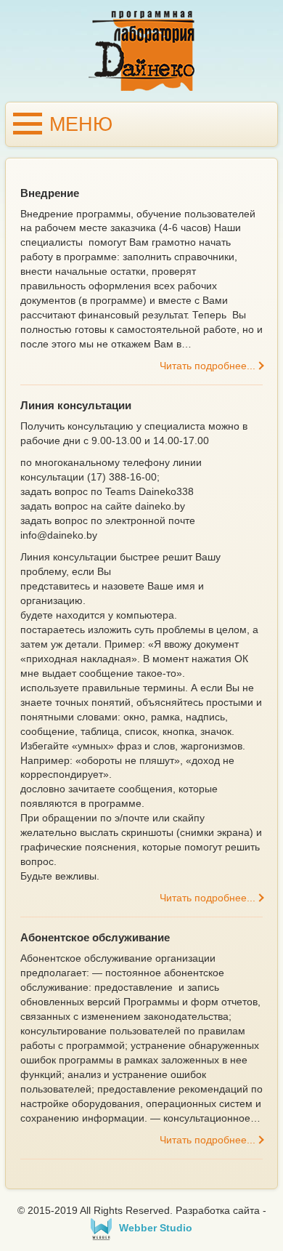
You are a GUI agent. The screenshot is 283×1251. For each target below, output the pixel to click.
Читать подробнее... (207, 365)
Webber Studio (155, 1228)
